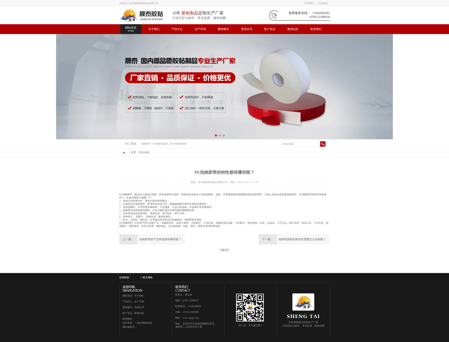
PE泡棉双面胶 (160, 143)
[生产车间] (200, 25)
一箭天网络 (146, 277)
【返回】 (224, 249)
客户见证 (127, 313)
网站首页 (127, 295)
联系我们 (309, 3)
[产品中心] (177, 25)
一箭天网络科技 (143, 323)
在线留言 (323, 3)
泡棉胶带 (146, 143)
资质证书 (139, 307)
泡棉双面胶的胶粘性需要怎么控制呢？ (302, 239)
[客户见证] (269, 25)
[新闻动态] (292, 25)
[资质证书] (246, 25)
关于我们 (139, 295)
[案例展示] (223, 25)
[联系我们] (316, 25)
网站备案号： (130, 327)
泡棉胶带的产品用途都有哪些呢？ (160, 239)
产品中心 (127, 301)
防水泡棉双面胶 (178, 143)
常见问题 (144, 152)
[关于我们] (154, 25)
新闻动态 (139, 313)
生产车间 (139, 301)
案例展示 (127, 307)
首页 (133, 152)
